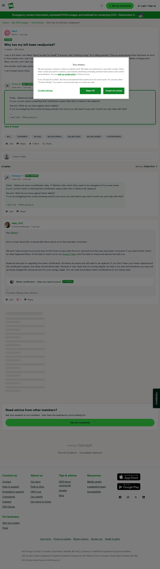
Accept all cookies (114, 91)
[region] (81, 78)
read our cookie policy (67, 74)
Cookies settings (45, 90)
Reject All (90, 91)
